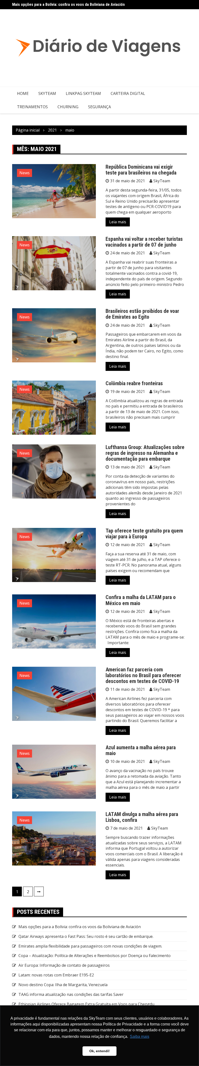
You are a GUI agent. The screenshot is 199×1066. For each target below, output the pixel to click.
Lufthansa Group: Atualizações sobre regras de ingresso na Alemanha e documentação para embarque (145, 453)
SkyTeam (47, 93)
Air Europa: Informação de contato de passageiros (64, 965)
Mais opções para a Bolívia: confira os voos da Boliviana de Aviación (68, 4)
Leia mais (117, 222)
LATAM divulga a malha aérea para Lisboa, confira (142, 817)
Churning (68, 106)
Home (23, 93)
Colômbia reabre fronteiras (134, 383)
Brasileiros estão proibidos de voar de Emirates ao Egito (142, 314)
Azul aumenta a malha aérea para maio (141, 750)
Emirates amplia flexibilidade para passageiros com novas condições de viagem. (90, 946)
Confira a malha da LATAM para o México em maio (141, 600)
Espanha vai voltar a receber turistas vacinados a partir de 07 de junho (144, 242)
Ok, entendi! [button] (99, 1051)
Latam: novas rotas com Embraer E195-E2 (56, 975)
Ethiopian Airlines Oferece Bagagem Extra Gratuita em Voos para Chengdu (86, 1004)
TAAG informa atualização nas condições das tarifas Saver (71, 994)
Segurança (99, 106)
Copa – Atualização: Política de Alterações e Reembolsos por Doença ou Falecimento (94, 955)
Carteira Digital (128, 93)
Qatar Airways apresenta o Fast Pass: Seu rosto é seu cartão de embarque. (85, 936)
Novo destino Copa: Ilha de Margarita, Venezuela (63, 984)
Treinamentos (32, 106)
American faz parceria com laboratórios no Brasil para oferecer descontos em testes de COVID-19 (143, 675)
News (24, 172)
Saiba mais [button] (139, 1036)
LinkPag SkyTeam (83, 93)
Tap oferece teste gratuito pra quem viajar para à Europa (144, 534)
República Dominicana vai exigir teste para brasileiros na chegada (141, 170)
